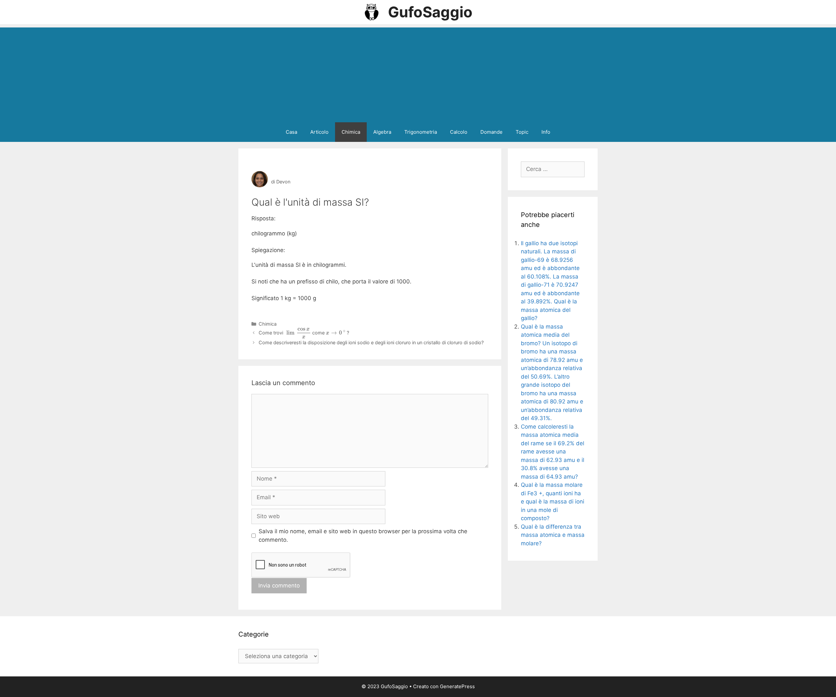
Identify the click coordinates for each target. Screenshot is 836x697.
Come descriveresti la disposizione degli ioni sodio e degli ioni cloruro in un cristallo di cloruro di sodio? (371, 342)
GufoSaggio (430, 12)
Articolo (319, 132)
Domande (491, 132)
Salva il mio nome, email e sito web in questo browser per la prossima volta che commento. (363, 535)
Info (545, 132)
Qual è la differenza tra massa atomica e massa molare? (553, 535)
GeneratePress (457, 686)
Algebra (382, 132)
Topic (522, 132)
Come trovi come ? (304, 332)
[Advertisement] (418, 73)
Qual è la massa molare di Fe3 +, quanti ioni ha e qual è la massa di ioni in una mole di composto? (552, 501)
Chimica (351, 132)
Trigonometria (420, 132)
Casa (291, 132)
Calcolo (458, 132)
